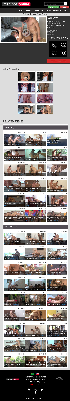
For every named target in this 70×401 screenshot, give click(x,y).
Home (21, 11)
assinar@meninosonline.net (35, 377)
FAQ (65, 11)
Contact (57, 11)
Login (48, 11)
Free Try (39, 11)
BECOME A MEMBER (58, 61)
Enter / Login (53, 8)
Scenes (29, 11)
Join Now (64, 8)
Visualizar (18, 144)
